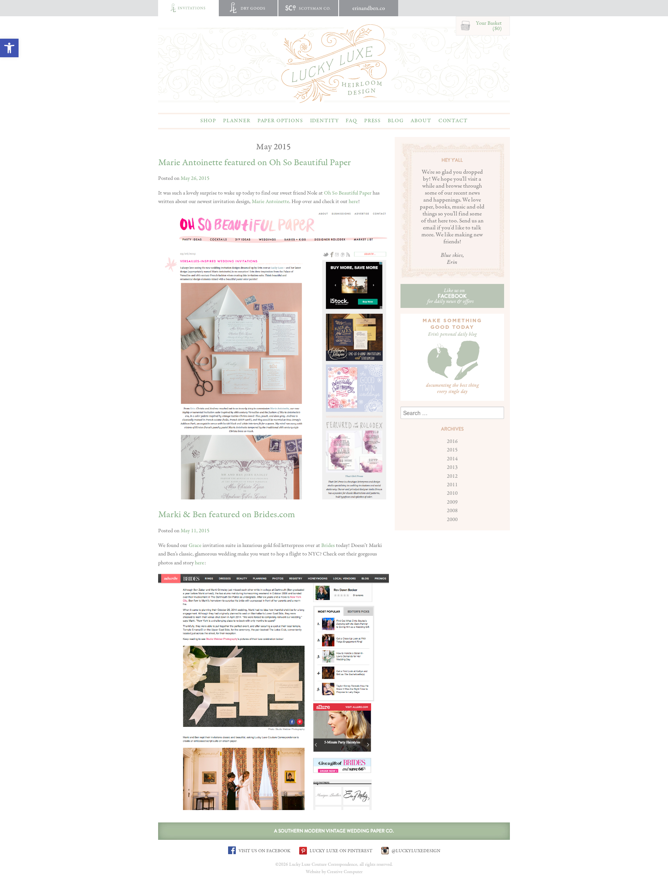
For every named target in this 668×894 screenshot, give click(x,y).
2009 (452, 502)
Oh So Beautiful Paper (347, 193)
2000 (452, 519)
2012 (452, 476)
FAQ (351, 120)
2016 (452, 441)
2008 (452, 510)
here (353, 201)
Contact (453, 120)
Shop (208, 120)
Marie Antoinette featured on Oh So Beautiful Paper (254, 163)
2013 (452, 467)
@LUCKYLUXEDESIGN (415, 850)
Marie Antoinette (270, 201)
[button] (9, 48)
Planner (236, 120)
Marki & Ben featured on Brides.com (226, 515)
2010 (452, 493)
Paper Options (280, 120)
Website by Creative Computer (334, 872)
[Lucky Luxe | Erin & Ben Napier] (334, 63)
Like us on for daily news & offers (450, 296)
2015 (452, 449)
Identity (324, 120)
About (421, 120)
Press (372, 120)
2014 (452, 458)
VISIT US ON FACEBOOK (263, 850)
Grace (195, 545)
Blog (396, 120)
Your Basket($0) (489, 26)
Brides (328, 545)
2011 (452, 484)
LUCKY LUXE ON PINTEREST (340, 850)
